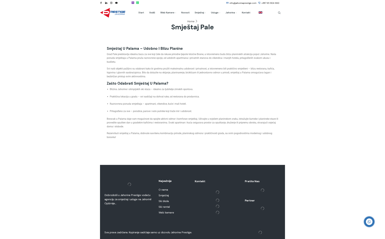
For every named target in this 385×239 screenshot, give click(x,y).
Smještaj (199, 12)
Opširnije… (110, 203)
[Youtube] (116, 3)
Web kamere (167, 12)
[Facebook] (101, 3)
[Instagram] (111, 3)
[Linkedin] (106, 3)
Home (190, 21)
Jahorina (230, 12)
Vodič (152, 12)
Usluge (214, 12)
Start (141, 12)
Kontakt (246, 12)
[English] (259, 12)
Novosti (185, 12)
